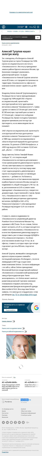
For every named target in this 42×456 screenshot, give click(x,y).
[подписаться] (14, 321)
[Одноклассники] (15, 422)
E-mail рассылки (26, 415)
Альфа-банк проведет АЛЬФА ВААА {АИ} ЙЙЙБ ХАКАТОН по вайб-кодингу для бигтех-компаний (11, 387)
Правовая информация (28, 413)
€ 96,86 (15, 31)
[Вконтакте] (7, 422)
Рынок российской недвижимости (12, 331)
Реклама (4, 415)
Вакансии (5, 417)
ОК (38, 38)
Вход (31, 27)
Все (14, 377)
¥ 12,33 (21, 31)
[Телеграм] (3, 422)
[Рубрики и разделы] (38, 26)
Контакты (5, 413)
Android (23, 409)
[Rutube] (19, 422)
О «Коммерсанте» (8, 409)
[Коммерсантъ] (3, 27)
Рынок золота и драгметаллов (10, 43)
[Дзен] (11, 422)
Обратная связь (26, 411)
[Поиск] (34, 26)
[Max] (23, 422)
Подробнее (5, 452)
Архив (4, 411)
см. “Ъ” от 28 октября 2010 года (24, 294)
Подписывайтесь (10, 310)
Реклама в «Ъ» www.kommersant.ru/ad (21, 12)
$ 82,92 (9, 31)
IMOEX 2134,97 (29, 31)
